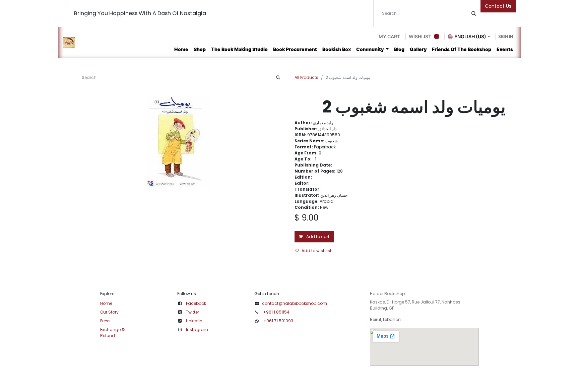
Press (105, 321)
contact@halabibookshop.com (294, 303)
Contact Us (498, 6)
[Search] (473, 13)
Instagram (197, 329)
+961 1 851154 (276, 312)
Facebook (196, 303)
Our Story (109, 312)
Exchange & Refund (112, 332)
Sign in (505, 36)
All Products (306, 77)
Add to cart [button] (317, 236)
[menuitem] (181, 49)
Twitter (192, 312)
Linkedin (194, 321)
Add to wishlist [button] (316, 250)
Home (106, 303)
